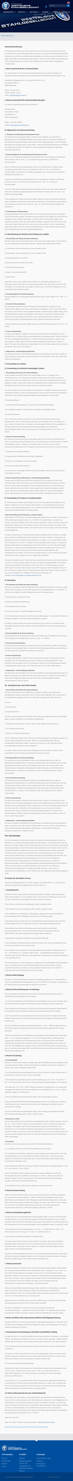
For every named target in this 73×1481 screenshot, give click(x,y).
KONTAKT (35, 17)
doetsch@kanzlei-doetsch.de (19, 125)
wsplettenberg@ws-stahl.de (46, 1422)
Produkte (22, 1454)
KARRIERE (45, 12)
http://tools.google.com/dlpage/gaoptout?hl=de (26, 575)
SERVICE (55, 12)
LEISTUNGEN (33, 12)
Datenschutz (57, 1477)
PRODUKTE (21, 12)
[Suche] (68, 5)
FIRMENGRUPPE (8, 12)
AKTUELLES (66, 12)
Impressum (50, 1477)
